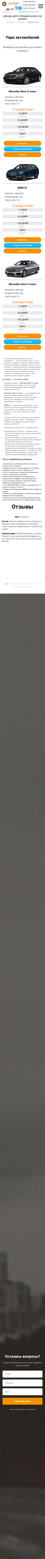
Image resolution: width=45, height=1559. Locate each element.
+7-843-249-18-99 (28, 5)
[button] (4, 584)
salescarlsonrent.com (28, 12)
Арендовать (22, 143)
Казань (6, 12)
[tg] (20, 8)
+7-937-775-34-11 (28, 8)
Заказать (22, 155)
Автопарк (21, 22)
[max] (16, 8)
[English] (12, 9)
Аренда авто (11, 22)
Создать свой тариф (22, 149)
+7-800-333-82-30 (28, 1)
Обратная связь (22, 1401)
